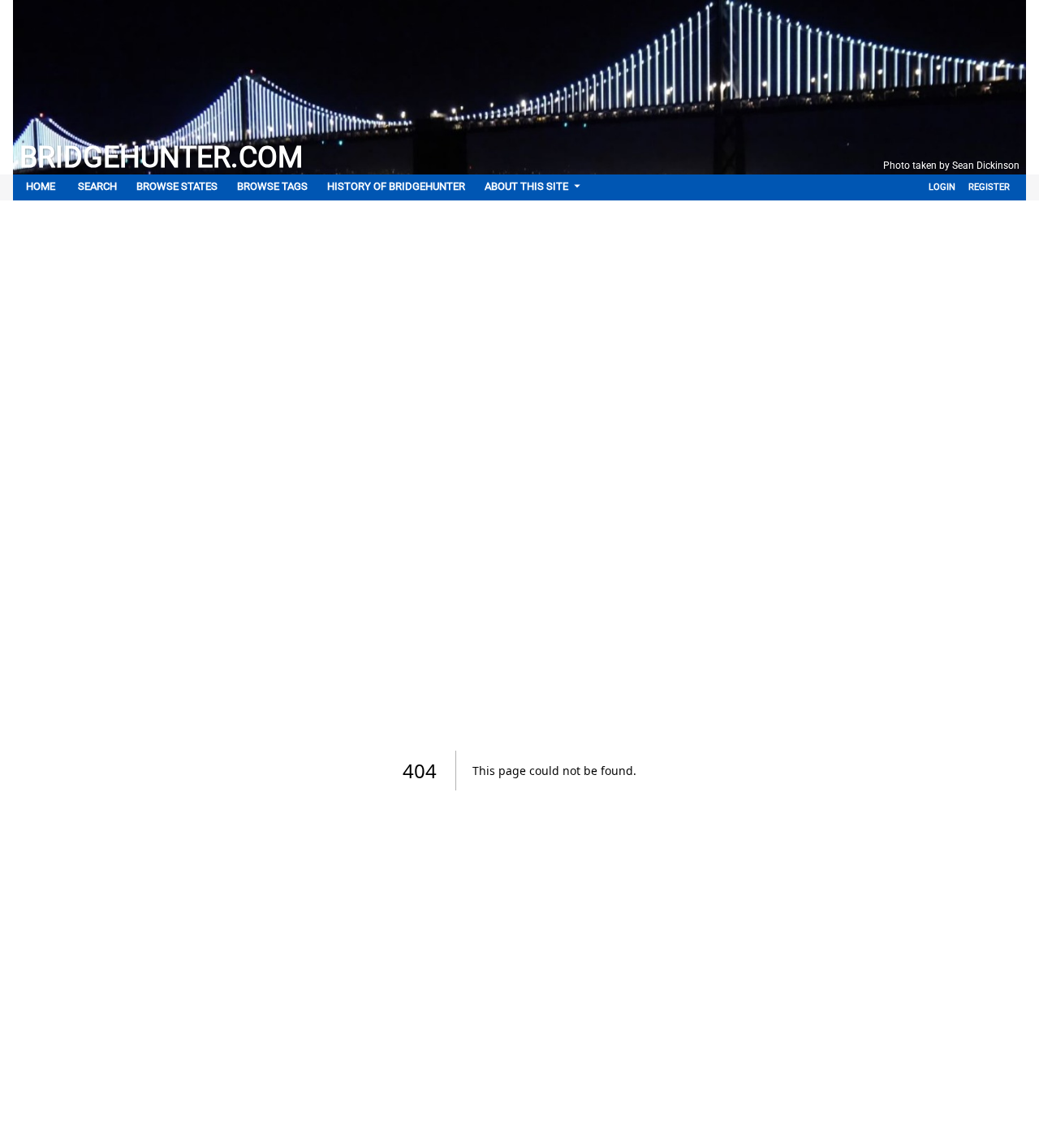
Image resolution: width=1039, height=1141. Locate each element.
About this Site (526, 186)
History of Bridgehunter (396, 186)
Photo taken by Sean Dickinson (951, 165)
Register (989, 187)
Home (40, 186)
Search (97, 186)
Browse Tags (272, 186)
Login (942, 187)
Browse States (177, 186)
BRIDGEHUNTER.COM (161, 157)
